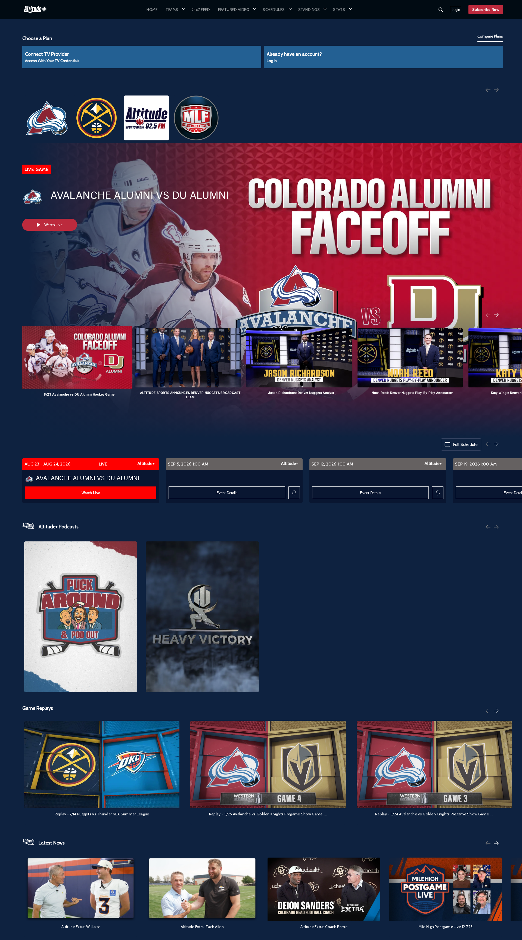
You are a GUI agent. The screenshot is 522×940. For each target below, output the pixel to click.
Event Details (227, 493)
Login (456, 10)
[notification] (294, 492)
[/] (35, 14)
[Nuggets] (96, 117)
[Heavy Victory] (202, 616)
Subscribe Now (485, 10)
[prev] (488, 90)
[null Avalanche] (46, 117)
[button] (174, 9)
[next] (496, 90)
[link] (35, 9)
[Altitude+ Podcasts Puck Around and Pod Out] (80, 616)
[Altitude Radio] (146, 117)
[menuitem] (152, 9)
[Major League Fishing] (196, 117)
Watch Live (53, 224)
